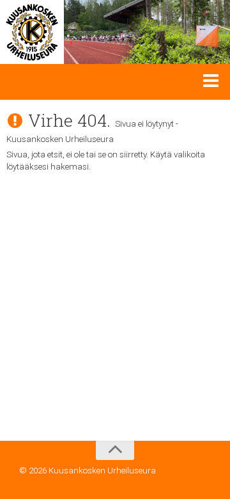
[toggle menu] (211, 80)
